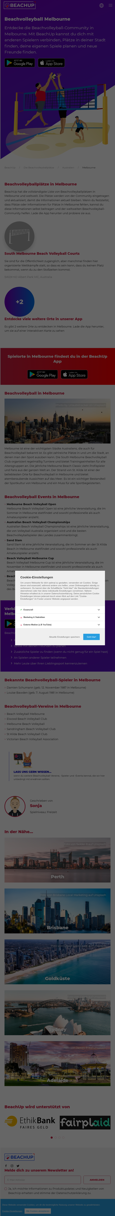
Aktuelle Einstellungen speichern (64, 637)
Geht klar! (91, 637)
